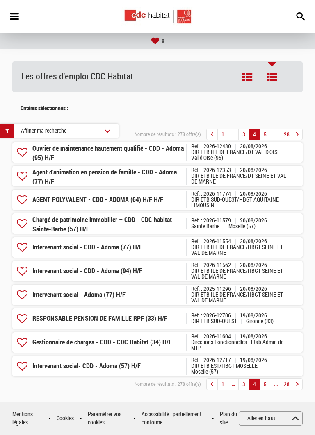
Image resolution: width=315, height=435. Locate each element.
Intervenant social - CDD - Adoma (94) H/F (87, 271)
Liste (272, 77)
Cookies (65, 418)
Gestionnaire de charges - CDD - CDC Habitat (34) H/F (102, 342)
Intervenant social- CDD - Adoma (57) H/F (86, 366)
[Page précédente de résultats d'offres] (212, 134)
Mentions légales (22, 418)
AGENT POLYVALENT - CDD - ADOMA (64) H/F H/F (97, 200)
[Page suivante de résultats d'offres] (297, 134)
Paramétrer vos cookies (104, 418)
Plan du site (228, 418)
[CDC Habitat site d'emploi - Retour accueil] (157, 17)
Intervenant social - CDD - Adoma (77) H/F (87, 247)
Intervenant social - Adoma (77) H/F (79, 295)
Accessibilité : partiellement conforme (171, 418)
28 (287, 134)
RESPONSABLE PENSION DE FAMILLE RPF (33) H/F (99, 318)
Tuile (247, 77)
